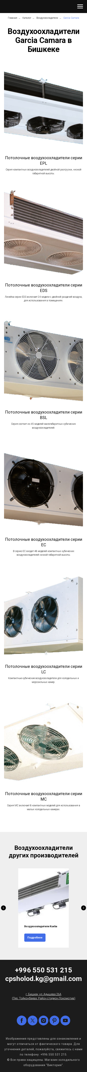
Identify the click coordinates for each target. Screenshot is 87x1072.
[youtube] (65, 1020)
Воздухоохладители (47, 17)
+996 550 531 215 (43, 970)
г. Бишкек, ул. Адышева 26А (43, 994)
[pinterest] (54, 1020)
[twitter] (32, 1020)
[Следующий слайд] (83, 907)
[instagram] (43, 1020)
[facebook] (22, 1020)
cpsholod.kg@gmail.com (43, 978)
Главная (12, 17)
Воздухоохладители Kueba (40, 926)
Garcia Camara (71, 17)
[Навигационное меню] (80, 6)
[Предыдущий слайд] (3, 907)
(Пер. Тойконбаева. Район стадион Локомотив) (43, 998)
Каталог (26, 17)
